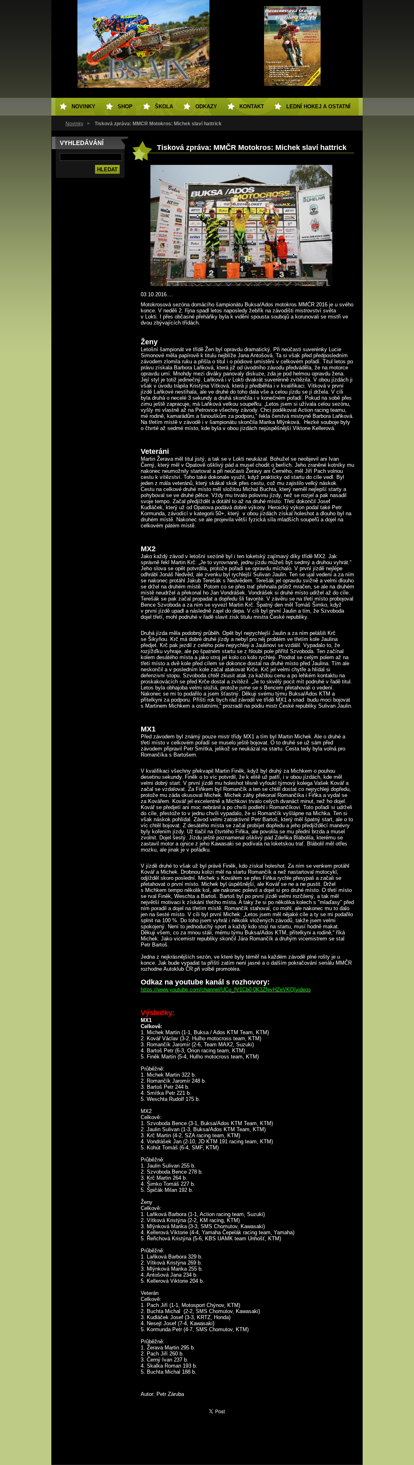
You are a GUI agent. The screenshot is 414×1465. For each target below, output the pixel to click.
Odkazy (206, 106)
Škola (164, 106)
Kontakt (251, 106)
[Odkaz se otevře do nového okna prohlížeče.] (241, 284)
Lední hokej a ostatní (318, 106)
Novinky (74, 123)
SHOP (125, 106)
